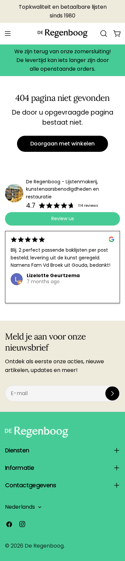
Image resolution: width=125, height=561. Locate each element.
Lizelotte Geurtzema (53, 275)
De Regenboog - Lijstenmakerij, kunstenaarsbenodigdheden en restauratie (62, 189)
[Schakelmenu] (7, 33)
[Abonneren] (112, 393)
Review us (62, 218)
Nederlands (20, 507)
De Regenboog (44, 546)
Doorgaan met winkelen (62, 143)
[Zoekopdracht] (103, 33)
